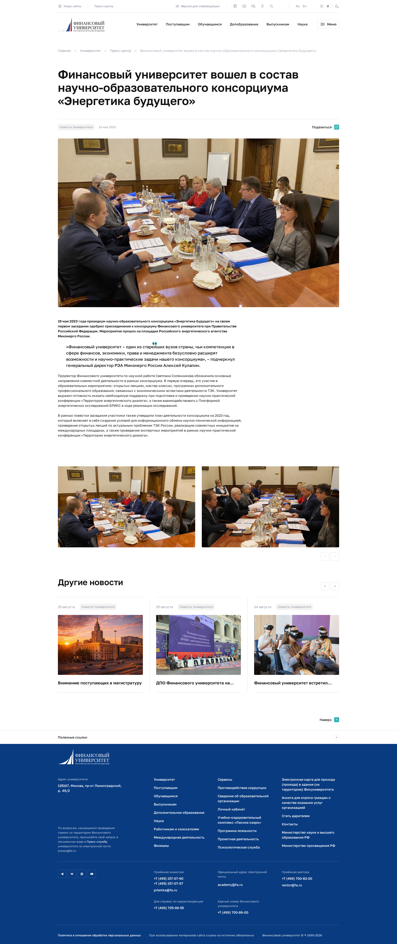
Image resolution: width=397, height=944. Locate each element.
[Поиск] (271, 6)
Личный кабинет (231, 809)
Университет (147, 24)
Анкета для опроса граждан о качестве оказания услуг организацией (306, 803)
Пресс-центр (103, 6)
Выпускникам (278, 24)
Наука (302, 24)
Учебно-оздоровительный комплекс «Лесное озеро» (239, 820)
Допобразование (244, 24)
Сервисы (225, 779)
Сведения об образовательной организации (243, 798)
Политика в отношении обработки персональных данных (99, 935)
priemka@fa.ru (165, 890)
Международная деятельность (179, 837)
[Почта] (281, 6)
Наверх (326, 720)
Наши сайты (72, 6)
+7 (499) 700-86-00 (233, 912)
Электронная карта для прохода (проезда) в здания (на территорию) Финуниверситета (308, 784)
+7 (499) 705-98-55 (169, 908)
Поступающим (178, 24)
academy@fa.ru (230, 885)
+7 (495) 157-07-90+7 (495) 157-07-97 (168, 881)
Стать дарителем (296, 816)
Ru (298, 6)
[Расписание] (235, 6)
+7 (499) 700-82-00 (297, 878)
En (304, 6)
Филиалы (161, 846)
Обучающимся (210, 24)
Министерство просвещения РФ (308, 846)
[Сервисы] (253, 6)
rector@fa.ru (292, 885)
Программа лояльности (237, 831)
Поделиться (322, 127)
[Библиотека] (244, 6)
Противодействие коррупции (242, 788)
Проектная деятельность (238, 839)
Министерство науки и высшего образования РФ (308, 834)
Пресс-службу (97, 841)
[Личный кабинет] (262, 6)
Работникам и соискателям (176, 829)
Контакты (290, 824)
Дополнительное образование (179, 812)
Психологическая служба (239, 847)
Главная (64, 51)
